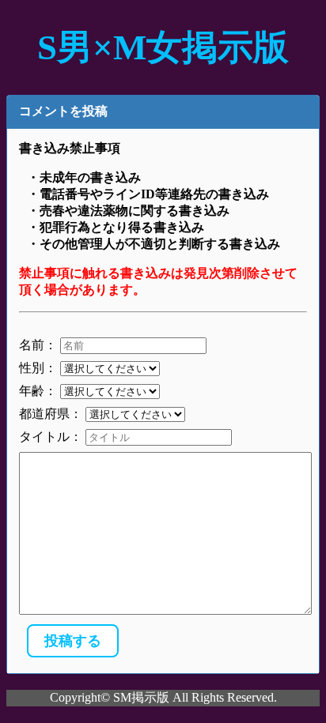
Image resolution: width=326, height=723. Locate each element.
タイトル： (50, 436)
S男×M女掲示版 (163, 47)
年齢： (38, 390)
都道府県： (50, 413)
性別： (38, 368)
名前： (38, 345)
